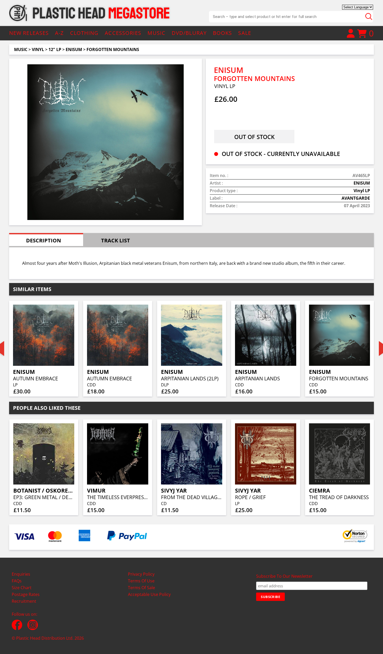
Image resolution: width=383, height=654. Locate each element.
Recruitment (24, 601)
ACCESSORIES (123, 32)
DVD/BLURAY (189, 32)
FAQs (17, 581)
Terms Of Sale (141, 587)
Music (20, 49)
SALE (244, 32)
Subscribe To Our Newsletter (284, 576)
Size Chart (22, 587)
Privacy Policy (141, 574)
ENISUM (74, 49)
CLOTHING (84, 32)
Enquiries (21, 574)
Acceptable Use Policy (149, 594)
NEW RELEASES (29, 32)
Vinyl (38, 49)
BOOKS (222, 32)
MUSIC (156, 32)
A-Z (59, 32)
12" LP (54, 49)
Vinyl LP (362, 190)
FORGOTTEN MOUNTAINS (113, 49)
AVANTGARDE (356, 198)
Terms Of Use (141, 581)
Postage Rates (26, 594)
